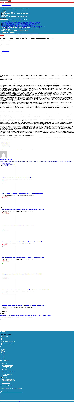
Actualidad (3, 349)
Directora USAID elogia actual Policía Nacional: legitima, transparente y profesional (17, 149)
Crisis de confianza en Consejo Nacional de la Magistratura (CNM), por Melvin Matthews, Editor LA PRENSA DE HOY (25, 289)
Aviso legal (2, 139)
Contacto (3, 358)
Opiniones (4, 34)
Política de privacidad (8, 139)
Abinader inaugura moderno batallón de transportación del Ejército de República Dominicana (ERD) (23, 209)
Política (2, 350)
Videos (2, 355)
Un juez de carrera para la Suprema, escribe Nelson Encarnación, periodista (17, 177)
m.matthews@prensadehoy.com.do (9, 341)
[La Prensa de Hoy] (6, 5)
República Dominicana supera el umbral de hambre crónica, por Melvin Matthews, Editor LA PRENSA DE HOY (24, 305)
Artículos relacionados (6, 163)
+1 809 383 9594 (5, 339)
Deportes (3, 353)
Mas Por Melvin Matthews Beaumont (8, 164)
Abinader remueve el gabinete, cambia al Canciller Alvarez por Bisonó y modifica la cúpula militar (22, 193)
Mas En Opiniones (5, 165)
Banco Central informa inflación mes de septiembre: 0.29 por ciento (14, 150)
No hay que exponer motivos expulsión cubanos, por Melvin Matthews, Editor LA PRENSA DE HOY (22, 274)
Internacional (3, 354)
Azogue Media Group (21, 401)
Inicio (1, 34)
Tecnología (3, 352)
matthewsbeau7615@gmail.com (8, 343)
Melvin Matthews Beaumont (6, 40)
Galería (2, 356)
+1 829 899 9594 (5, 336)
